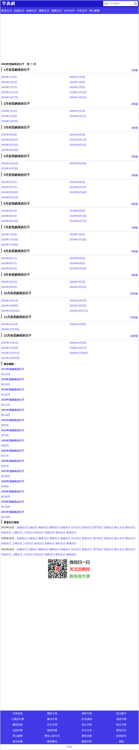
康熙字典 (87, 713)
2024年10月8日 (9, 305)
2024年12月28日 (79, 352)
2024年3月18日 (9, 149)
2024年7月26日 (78, 239)
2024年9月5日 (9, 286)
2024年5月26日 (9, 192)
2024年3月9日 (77, 134)
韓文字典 (121, 724)
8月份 (134, 251)
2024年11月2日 (9, 324)
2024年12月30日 (10, 358)
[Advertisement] (69, 38)
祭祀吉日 (60, 532)
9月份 (134, 275)
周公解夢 (94, 10)
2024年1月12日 (9, 92)
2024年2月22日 (78, 116)
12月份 (134, 335)
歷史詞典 (87, 735)
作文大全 (87, 730)
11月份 (134, 317)
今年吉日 (81, 10)
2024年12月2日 (9, 342)
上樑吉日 (17, 532)
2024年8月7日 (9, 263)
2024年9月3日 (77, 281)
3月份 (134, 127)
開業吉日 (56, 10)
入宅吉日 (28, 532)
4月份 (134, 156)
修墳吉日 (71, 532)
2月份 (134, 104)
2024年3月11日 (9, 139)
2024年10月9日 (78, 305)
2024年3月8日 (9, 134)
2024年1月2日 (9, 76)
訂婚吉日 (33, 527)
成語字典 (121, 719)
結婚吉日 (19, 10)
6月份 (134, 204)
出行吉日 (69, 10)
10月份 (134, 293)
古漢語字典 (17, 719)
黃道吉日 (6, 10)
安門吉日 (98, 527)
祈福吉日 (6, 532)
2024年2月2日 (9, 110)
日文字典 (52, 724)
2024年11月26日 (10, 329)
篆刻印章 (87, 741)
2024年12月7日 (78, 347)
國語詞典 (18, 724)
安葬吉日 (50, 532)
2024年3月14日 (9, 144)
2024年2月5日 (77, 110)
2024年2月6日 (9, 116)
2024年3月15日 (78, 144)
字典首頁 (18, 713)
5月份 (134, 175)
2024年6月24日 (9, 221)
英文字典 (87, 724)
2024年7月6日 (77, 234)
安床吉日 (87, 527)
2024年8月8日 (77, 263)
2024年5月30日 (78, 192)
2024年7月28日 (9, 244)
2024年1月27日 (9, 97)
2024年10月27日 (79, 310)
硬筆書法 (52, 741)
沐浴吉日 (39, 532)
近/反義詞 (86, 719)
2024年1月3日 (77, 76)
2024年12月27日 (10, 352)
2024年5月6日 (77, 182)
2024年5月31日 (9, 197)
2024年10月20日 (10, 310)
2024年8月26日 (78, 268)
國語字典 (52, 713)
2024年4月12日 (9, 163)
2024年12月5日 (78, 342)
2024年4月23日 (9, 168)
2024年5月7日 (9, 187)
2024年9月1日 (9, 281)
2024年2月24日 (9, 121)
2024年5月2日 (9, 182)
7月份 (134, 227)
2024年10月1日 (9, 300)
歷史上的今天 (52, 735)
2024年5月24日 (78, 187)
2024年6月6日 (9, 215)
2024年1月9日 (77, 87)
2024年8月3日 (77, 258)
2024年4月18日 (78, 163)
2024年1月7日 (9, 87)
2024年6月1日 (9, 210)
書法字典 (52, 719)
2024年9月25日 (78, 286)
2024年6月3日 (77, 210)
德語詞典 (52, 730)
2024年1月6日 (77, 82)
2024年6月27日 (78, 221)
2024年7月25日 (9, 239)
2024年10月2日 (78, 300)
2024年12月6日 (9, 347)
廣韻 (121, 741)
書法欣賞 (18, 741)
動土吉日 (119, 527)
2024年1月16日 (78, 92)
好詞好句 (121, 735)
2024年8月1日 (9, 258)
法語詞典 (18, 730)
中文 (69, 746)
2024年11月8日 (78, 324)
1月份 (134, 70)
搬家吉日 (44, 10)
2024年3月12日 (78, 139)
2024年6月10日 (78, 215)
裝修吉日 (31, 10)
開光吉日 (130, 527)
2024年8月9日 (9, 268)
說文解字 (121, 713)
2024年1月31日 (78, 97)
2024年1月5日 (9, 82)
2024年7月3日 (9, 234)
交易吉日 (109, 527)
